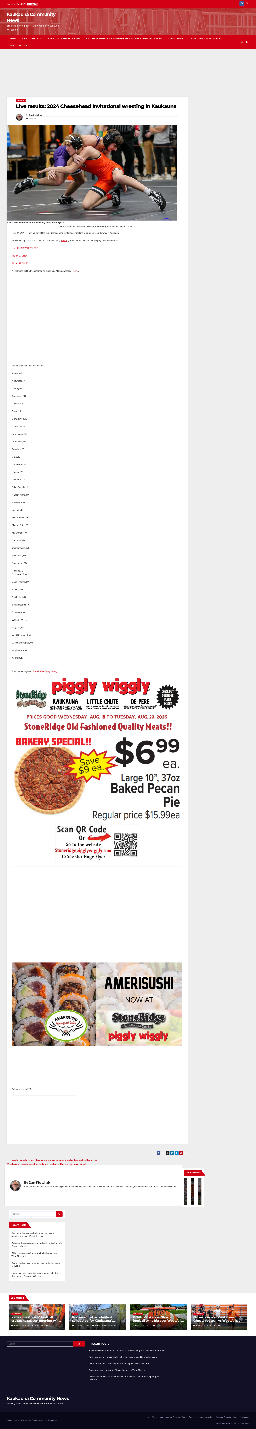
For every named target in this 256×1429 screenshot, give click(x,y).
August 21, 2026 (22, 1325)
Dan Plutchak (35, 115)
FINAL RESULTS (20, 263)
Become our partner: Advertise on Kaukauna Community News (124, 38)
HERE (64, 240)
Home (13, 38)
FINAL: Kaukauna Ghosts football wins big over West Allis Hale (158, 1320)
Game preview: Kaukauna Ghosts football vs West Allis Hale (215, 1320)
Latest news (176, 38)
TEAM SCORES (20, 256)
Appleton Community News (63, 38)
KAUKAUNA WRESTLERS (25, 248)
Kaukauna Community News (38, 1398)
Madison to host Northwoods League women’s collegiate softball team (53, 1160)
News (75, 1313)
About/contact (32, 38)
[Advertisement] (87, 77)
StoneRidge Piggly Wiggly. (45, 671)
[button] (242, 42)
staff (158, 1325)
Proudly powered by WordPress (19, 1420)
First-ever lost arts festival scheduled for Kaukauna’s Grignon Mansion (92, 1320)
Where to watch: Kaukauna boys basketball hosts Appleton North (48, 1164)
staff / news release (105, 1325)
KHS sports (21, 100)
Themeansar (52, 1420)
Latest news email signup (205, 38)
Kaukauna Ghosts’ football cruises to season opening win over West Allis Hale (35, 1320)
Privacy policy (18, 46)
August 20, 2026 (204, 1325)
